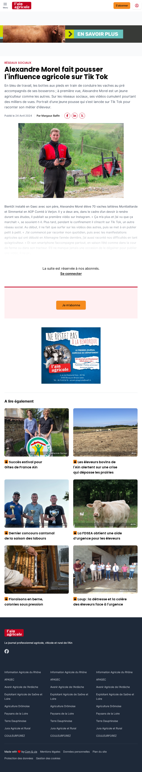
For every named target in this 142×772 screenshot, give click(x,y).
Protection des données (18, 758)
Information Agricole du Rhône (22, 672)
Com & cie (31, 751)
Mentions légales (50, 751)
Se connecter (71, 274)
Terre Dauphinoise (15, 720)
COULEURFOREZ (14, 735)
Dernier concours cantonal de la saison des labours (29, 536)
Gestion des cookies (48, 758)
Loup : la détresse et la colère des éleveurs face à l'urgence (100, 602)
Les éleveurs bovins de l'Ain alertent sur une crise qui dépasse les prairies (95, 467)
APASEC (9, 679)
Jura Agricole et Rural (17, 728)
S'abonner (122, 5)
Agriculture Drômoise (17, 706)
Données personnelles (76, 751)
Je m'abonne (71, 305)
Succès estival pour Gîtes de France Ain (23, 464)
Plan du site (100, 751)
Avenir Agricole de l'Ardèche (21, 686)
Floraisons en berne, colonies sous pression (23, 602)
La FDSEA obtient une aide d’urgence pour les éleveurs (97, 536)
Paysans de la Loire (16, 713)
